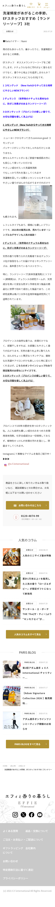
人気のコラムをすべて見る (27, 634)
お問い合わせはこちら (30, 505)
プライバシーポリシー (15, 878)
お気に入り (31, 7)
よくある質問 (10, 831)
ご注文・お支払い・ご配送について (23, 839)
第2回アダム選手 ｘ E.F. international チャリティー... (37, 672)
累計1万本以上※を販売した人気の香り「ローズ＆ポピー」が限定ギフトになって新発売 (37, 586)
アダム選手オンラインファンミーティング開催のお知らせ (37, 724)
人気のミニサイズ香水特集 (37, 555)
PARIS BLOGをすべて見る (27, 744)
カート (39, 7)
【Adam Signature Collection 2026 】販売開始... (37, 698)
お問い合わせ (10, 861)
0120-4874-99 (30, 516)
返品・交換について (36, 831)
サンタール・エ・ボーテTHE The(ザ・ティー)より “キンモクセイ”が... (37, 614)
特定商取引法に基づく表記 (18, 870)
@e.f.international (18, 463)
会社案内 (30, 848)
